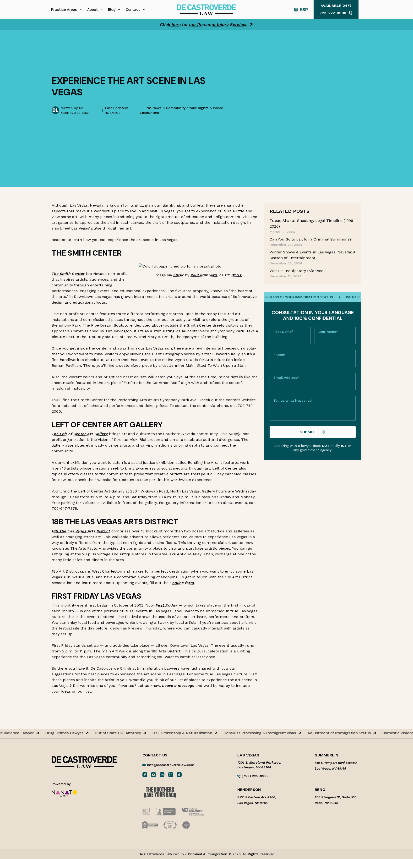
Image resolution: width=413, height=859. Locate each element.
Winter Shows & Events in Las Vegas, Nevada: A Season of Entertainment (312, 255)
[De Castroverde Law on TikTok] (179, 774)
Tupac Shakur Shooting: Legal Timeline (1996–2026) (312, 223)
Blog (111, 9)
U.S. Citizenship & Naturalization (176, 733)
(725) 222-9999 (255, 776)
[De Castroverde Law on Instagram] (170, 774)
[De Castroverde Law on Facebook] (144, 774)
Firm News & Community (164, 108)
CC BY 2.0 (233, 275)
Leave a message (178, 685)
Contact (133, 9)
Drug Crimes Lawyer (59, 733)
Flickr (178, 275)
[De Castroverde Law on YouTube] (153, 774)
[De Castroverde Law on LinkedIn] (162, 774)
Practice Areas (64, 9)
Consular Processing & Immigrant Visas (254, 733)
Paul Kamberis (203, 275)
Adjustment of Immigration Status (333, 733)
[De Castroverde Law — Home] (206, 9)
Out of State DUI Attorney (112, 733)
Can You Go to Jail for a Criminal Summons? (311, 239)
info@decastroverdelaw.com (170, 765)
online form (183, 582)
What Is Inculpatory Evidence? (298, 270)
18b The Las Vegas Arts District (81, 531)
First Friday (166, 605)
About (92, 9)
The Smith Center (68, 273)
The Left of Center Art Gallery (80, 434)
